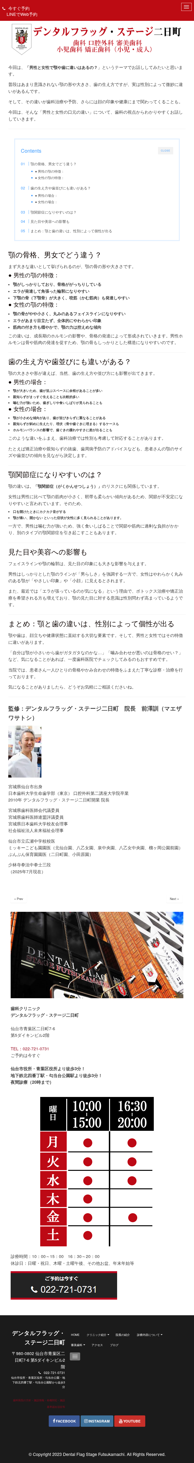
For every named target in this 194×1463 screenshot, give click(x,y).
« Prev (18, 898)
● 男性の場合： (46, 195)
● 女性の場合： (46, 201)
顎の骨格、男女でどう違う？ (54, 163)
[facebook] (64, 1421)
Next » (174, 898)
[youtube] (129, 1421)
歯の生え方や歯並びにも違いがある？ (61, 187)
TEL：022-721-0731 (30, 1048)
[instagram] (97, 1421)
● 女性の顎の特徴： (49, 177)
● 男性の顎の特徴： (49, 171)
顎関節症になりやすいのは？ (54, 212)
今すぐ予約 (19, 8)
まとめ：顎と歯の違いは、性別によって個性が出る (71, 230)
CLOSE (165, 150)
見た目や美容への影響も (50, 221)
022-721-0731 (54, 1372)
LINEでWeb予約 (22, 14)
